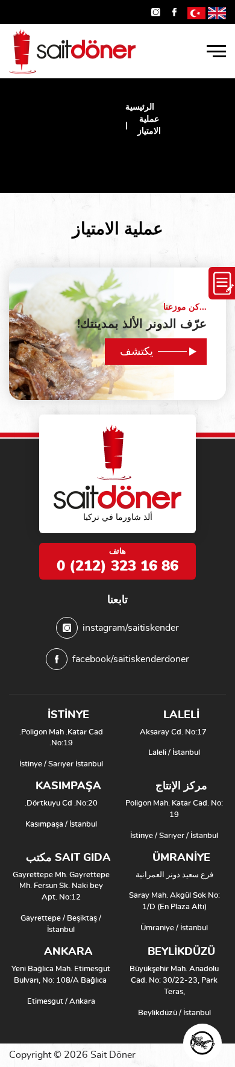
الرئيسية (139, 107)
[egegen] (202, 1043)
